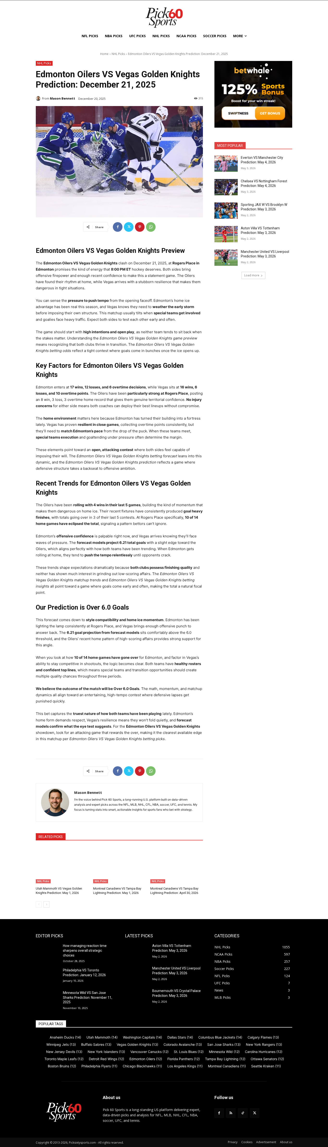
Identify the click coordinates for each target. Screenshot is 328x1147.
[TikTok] (242, 1113)
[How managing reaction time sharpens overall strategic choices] (47, 952)
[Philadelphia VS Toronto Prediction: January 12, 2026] (47, 976)
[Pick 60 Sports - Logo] (164, 17)
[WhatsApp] (151, 227)
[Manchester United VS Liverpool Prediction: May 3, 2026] (226, 258)
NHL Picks (118, 54)
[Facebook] (117, 227)
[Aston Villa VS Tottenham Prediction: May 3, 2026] (226, 234)
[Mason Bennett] (39, 98)
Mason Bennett (62, 98)
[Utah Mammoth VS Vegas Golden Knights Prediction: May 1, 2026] (62, 865)
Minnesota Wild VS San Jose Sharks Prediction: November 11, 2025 (87, 997)
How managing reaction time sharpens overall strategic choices (85, 950)
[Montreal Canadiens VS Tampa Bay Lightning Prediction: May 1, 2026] (119, 865)
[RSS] (231, 1113)
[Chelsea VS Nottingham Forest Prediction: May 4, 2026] (226, 187)
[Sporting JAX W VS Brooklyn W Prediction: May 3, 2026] (226, 210)
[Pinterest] (140, 227)
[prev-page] (39, 904)
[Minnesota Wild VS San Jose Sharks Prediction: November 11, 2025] (47, 999)
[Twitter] (129, 227)
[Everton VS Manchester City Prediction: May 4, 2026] (226, 163)
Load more (251, 275)
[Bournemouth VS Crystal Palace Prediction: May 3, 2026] (136, 997)
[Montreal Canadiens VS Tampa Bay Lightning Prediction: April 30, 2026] (176, 865)
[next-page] (46, 904)
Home (104, 54)
